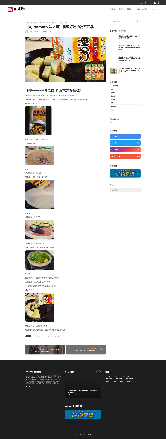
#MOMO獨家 (109, 378)
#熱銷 (64, 336)
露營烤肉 (51, 23)
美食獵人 (31, 31)
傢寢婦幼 (113, 92)
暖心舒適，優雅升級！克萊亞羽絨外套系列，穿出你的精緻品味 (47, 350)
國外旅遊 (113, 99)
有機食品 (33, 23)
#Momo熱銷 (126, 376)
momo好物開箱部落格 (85, 434)
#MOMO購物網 (46, 336)
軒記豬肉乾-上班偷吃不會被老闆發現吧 (84, 350)
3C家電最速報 (92, 348)
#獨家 (121, 381)
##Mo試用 (36, 336)
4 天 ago (120, 63)
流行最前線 (38, 347)
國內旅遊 (113, 96)
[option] (83, 386)
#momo (117, 376)
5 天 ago (120, 74)
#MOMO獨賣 (119, 378)
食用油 (60, 23)
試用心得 (45, 23)
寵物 (112, 103)
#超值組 (128, 381)
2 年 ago (36, 31)
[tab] (113, 31)
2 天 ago (120, 40)
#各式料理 (57, 336)
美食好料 (39, 23)
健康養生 (27, 23)
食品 (56, 23)
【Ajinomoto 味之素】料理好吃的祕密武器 (53, 90)
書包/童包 (113, 106)
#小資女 (108, 381)
